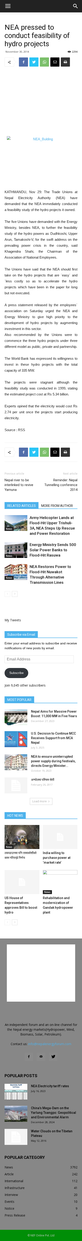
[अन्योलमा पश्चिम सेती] (16, 785)
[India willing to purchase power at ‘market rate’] (60, 837)
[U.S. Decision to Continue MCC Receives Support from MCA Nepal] (16, 739)
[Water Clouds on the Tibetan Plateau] (16, 1137)
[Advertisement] (41, 101)
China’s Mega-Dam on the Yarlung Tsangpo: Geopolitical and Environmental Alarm (53, 1112)
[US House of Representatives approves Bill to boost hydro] (22, 882)
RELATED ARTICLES (21, 506)
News (9, 528)
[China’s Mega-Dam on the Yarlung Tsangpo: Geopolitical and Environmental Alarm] (16, 1114)
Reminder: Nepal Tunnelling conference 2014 (60, 485)
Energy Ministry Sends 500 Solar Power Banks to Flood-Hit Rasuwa (53, 549)
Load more (39, 801)
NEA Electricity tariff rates (50, 1086)
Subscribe (16, 673)
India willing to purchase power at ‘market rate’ (56, 857)
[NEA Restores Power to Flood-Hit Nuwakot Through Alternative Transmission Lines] (16, 572)
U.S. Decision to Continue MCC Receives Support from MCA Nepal (53, 738)
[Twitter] (53, 1056)
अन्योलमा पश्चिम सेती (42, 779)
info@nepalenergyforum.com (49, 1044)
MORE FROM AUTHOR (57, 506)
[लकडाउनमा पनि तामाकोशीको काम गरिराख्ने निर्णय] (22, 837)
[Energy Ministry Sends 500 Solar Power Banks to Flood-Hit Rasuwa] (16, 550)
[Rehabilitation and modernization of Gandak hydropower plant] (60, 882)
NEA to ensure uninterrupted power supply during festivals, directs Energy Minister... (53, 761)
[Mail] (41, 1056)
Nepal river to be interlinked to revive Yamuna (19, 485)
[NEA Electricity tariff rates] (16, 1092)
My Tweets (13, 620)
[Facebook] (28, 1056)
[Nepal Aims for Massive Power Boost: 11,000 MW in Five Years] (16, 717)
